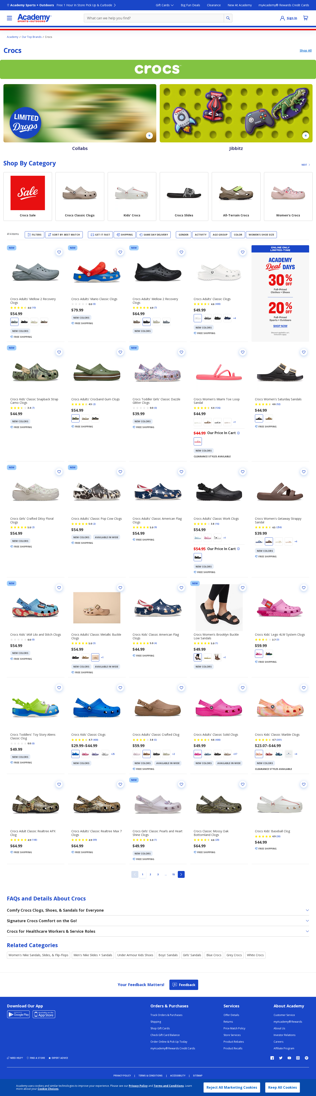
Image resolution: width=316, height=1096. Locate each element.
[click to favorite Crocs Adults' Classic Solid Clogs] (242, 687)
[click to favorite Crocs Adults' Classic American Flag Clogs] (181, 471)
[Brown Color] (208, 422)
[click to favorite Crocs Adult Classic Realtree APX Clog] (59, 784)
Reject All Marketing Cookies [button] (232, 1087)
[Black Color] (24, 322)
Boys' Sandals (168, 955)
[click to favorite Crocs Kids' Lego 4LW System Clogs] (303, 587)
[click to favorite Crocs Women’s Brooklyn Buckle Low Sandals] (242, 587)
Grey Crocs (234, 955)
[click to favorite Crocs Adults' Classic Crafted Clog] (181, 687)
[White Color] (34, 322)
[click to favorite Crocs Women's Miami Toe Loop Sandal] (242, 352)
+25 (113, 754)
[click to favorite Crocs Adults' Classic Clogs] (242, 252)
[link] (134, 874)
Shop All (306, 50)
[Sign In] (282, 18)
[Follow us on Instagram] (298, 1058)
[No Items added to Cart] (305, 17)
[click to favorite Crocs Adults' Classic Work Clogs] (242, 471)
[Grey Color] (14, 322)
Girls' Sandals (192, 955)
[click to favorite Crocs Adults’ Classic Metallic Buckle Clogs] (120, 587)
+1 (234, 422)
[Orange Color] (259, 754)
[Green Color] (44, 322)
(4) (155, 643)
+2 (173, 754)
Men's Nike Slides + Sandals (93, 955)
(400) (218, 304)
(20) (217, 840)
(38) (278, 836)
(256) (279, 527)
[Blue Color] (227, 318)
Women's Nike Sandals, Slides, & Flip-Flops (38, 955)
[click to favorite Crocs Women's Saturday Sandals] (303, 352)
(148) (34, 840)
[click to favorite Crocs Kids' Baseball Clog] (303, 784)
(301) (279, 739)
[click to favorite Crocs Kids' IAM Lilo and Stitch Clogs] (59, 587)
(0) (94, 304)
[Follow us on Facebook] (272, 1058)
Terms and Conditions (169, 1086)
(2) (94, 404)
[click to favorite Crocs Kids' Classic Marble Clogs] (303, 687)
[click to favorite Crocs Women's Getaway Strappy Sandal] (303, 471)
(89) (95, 840)
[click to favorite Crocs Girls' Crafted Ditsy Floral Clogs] (59, 471)
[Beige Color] (137, 322)
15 (174, 874)
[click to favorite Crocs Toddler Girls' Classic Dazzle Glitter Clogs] (181, 352)
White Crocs (255, 955)
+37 (235, 754)
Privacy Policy (138, 1086)
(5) (155, 739)
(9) (155, 527)
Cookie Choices (48, 1088)
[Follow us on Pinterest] (306, 1058)
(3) (94, 643)
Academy (12, 37)
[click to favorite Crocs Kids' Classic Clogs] (120, 687)
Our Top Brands (31, 37)
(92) (278, 404)
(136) (218, 408)
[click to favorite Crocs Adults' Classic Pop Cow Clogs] (120, 471)
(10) (34, 307)
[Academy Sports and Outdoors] (34, 18)
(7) (155, 307)
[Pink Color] (198, 441)
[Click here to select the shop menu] (9, 18)
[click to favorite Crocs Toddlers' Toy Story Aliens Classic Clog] (59, 687)
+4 (234, 318)
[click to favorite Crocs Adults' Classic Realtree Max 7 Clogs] (120, 784)
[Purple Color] (95, 754)
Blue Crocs (213, 955)
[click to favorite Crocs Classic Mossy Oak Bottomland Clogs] (242, 784)
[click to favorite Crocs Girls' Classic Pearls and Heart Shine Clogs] (181, 784)
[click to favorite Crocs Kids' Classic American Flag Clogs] (181, 587)
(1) (216, 643)
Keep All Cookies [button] (282, 1087)
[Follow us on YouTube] (289, 1058)
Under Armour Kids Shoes (135, 955)
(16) (217, 524)
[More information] (238, 433)
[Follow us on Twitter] (280, 1058)
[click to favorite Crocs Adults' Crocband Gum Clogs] (120, 352)
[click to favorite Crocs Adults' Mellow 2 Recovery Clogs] (59, 252)
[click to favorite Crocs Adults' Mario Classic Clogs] (120, 252)
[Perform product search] (228, 18)
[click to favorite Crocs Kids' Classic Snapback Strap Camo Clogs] (59, 352)
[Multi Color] (269, 754)
